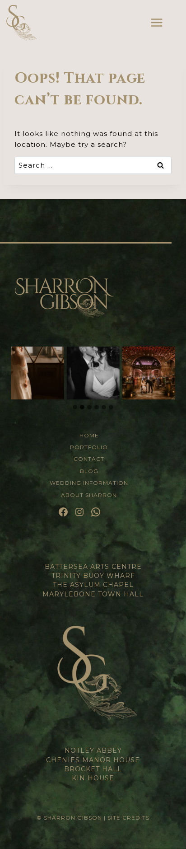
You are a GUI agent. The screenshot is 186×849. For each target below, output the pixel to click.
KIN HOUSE (93, 778)
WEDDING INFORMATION (89, 482)
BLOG (89, 471)
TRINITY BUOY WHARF (93, 576)
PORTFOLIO (89, 447)
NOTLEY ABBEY (93, 750)
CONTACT (89, 458)
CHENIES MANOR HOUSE (93, 760)
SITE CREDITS (128, 817)
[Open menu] (156, 22)
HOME (89, 435)
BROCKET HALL (93, 769)
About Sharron (89, 495)
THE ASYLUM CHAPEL (93, 585)
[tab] (75, 407)
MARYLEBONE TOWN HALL (93, 594)
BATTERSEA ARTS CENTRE (93, 567)
